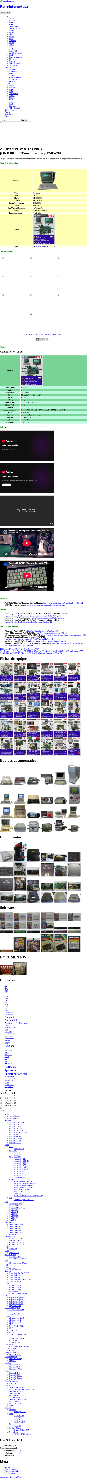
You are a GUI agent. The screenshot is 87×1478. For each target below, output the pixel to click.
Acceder (8, 1467)
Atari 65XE (13, 1214)
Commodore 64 (14, 1228)
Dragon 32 (13, 1249)
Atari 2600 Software (11, 1034)
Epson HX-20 (14, 1253)
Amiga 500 (13, 1234)
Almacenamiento (15, 77)
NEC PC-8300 (14, 1397)
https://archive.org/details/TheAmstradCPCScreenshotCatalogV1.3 (28, 622)
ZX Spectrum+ (14, 1324)
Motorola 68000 (15, 1157)
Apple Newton (19, 1149)
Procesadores (13, 71)
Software (8, 83)
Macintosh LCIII (20, 1175)
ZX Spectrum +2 (15, 1320)
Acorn (11, 18)
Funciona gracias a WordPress (11, 1477)
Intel (10, 1198)
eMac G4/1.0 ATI (20, 1194)
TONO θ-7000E (15, 1404)
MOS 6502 (13, 1151)
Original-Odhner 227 (21, 1430)
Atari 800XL (13, 1212)
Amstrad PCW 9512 (16, 1126)
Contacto (8, 116)
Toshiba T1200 (14, 1375)
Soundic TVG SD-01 (16, 1242)
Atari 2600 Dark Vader (17, 1208)
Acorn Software (9, 1012)
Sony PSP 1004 (14, 1342)
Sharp (7, 1312)
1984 (7, 994)
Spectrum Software (16, 1073)
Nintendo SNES (15, 1281)
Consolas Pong (14, 28)
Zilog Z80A (9, 1087)
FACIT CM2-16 (19, 1420)
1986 (6, 998)
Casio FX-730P (14, 1393)
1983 (6, 992)
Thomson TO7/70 (15, 1369)
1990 (6, 1006)
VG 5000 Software (9, 1085)
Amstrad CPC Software (16, 1023)
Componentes (9, 67)
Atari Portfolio (14, 1218)
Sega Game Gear (15, 1306)
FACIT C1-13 (19, 1416)
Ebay (26, 649)
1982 (6, 990)
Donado (7, 1040)
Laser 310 (12, 1383)
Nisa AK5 (17, 1426)
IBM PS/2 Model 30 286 (18, 1263)
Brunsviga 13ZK (20, 1412)
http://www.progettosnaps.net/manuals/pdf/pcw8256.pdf (63, 603)
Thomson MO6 (14, 1367)
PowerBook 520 (19, 1177)
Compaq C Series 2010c (18, 1399)
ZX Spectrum (14, 1328)
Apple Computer (11, 1027)
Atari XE (12, 1220)
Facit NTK (17, 1418)
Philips (11, 43)
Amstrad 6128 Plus (16, 1139)
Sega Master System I (17, 1298)
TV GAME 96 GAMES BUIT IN (21, 1389)
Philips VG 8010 (15, 1285)
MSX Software (8, 1055)
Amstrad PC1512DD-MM (18, 1132)
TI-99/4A (12, 1361)
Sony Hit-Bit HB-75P (17, 1338)
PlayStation (13, 1340)
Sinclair (11, 49)
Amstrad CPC (12, 1020)
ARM (11, 1147)
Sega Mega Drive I (16, 1302)
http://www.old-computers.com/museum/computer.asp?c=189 (64, 635)
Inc (6, 1048)
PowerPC (12, 1179)
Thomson (12, 59)
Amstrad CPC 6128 (16, 1130)
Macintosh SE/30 (20, 1165)
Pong (6, 1059)
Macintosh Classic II (21, 1169)
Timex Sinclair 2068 (16, 1326)
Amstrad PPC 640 (15, 1136)
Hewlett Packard (10, 1255)
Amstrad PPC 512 (15, 1134)
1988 (6, 1002)
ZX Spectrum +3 (15, 1322)
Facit (11, 1414)
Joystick (12, 81)
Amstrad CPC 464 (15, 1128)
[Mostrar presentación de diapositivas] (43, 335)
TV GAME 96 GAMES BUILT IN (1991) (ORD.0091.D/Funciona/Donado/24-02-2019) (41, 652)
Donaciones (9, 114)
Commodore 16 (14, 1226)
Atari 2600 (8, 1032)
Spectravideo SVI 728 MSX (19, 1346)
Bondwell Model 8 (16, 1391)
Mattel (11, 37)
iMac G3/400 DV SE (21, 1189)
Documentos (9, 110)
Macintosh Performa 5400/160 (24, 1183)
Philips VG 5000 (15, 1289)
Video (11, 73)
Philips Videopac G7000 (18, 1293)
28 (20, 1451)
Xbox (11, 1406)
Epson (11, 33)
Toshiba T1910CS (15, 1379)
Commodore (13, 26)
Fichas (7, 16)
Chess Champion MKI (17, 1387)
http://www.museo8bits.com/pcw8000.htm (52, 633)
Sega (6, 1061)
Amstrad (12, 20)
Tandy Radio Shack (12, 1353)
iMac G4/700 (18, 1192)
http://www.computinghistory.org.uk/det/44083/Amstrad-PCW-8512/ (29, 639)
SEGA (11, 45)
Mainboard (13, 69)
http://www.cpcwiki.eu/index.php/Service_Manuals (46, 605)
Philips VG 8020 (15, 1287)
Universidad (9, 1081)
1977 (6, 986)
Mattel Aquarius (15, 1269)
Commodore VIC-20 (16, 1224)
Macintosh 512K (20, 1159)
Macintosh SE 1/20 (20, 1163)
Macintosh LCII (19, 1173)
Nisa (10, 1424)
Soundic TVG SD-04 (16, 1245)
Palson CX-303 (14, 1240)
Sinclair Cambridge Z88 (17, 1334)
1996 (6, 1008)
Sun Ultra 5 (13, 1351)
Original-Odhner (15, 1428)
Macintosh (9, 1050)
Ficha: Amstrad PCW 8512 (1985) (45, 246)
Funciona (31, 649)
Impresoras (13, 79)
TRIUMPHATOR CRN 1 (23, 1434)
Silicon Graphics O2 (16, 1310)
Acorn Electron (14, 1116)
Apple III (17, 1153)
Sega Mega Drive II (16, 1304)
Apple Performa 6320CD (23, 1187)
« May (2, 1110)
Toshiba (12, 61)
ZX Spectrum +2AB (16, 1318)
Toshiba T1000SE (15, 1377)
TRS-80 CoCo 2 (15, 1355)
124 (20, 1446)
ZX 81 (11, 1332)
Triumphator (13, 1432)
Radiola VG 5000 (15, 1291)
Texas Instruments (15, 57)
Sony (11, 47)
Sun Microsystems (15, 53)
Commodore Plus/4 (16, 1232)
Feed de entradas (11, 1469)
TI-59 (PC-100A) (15, 1359)
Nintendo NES (14, 1277)
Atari (11, 24)
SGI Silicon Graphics (12, 1308)
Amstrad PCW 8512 (17, 649)
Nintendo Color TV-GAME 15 (20, 1273)
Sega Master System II (17, 1300)
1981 (6, 988)
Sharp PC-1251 (14, 1314)
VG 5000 (7, 1082)
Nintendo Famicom (16, 1275)
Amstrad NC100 (15, 1143)
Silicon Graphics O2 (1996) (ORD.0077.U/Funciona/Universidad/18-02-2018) (34, 651)
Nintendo (12, 41)
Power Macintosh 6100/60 (23, 1185)
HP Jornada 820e (15, 1257)
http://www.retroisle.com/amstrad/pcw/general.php (48, 641)
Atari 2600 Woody (15, 1206)
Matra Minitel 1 (14, 1401)
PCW (37, 649)
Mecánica (8, 1408)
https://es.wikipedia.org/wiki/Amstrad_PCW (43, 631)
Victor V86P (13, 1395)
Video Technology (15, 63)
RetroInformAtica (14, 6)
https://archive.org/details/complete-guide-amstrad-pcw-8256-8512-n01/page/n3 (33, 616)
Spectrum (12, 102)
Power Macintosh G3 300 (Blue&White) (28, 1196)
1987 (6, 1000)
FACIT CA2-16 (19, 1422)
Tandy (11, 55)
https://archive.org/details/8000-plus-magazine (48, 618)
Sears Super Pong (15, 1204)
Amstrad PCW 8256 (16, 1122)
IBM (10, 35)
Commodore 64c (15, 1230)
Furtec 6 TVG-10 (15, 1238)
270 (20, 1453)
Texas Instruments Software (12, 1078)
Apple (11, 22)
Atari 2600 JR (14, 1210)
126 (20, 1448)
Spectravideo (13, 51)
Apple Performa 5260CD (23, 1181)
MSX (11, 39)
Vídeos (7, 112)
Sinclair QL (13, 1330)
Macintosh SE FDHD (21, 1161)
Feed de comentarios (12, 1471)
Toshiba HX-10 (14, 1373)
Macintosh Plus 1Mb (21, 1167)
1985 (2, 649)
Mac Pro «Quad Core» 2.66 (24, 1200)
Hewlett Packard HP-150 (18, 1259)
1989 (6, 1004)
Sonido (11, 75)
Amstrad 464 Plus (15, 1141)
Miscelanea (13, 65)
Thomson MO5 (14, 1365)
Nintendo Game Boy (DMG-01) (20, 1279)
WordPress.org (10, 1473)
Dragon (11, 30)
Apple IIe (17, 1155)
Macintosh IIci (19, 1171)
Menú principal (5, 12)
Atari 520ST (13, 1216)
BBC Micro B (14, 1118)
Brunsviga (12, 1410)
